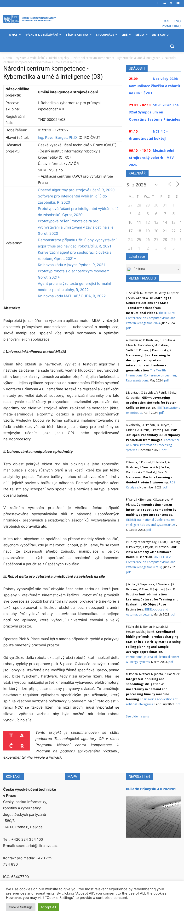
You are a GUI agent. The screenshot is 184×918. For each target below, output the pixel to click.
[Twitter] (171, 3)
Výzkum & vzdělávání (30, 58)
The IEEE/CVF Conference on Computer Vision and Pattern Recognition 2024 (151, 318)
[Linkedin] (164, 3)
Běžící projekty (59, 58)
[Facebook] (158, 3)
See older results (137, 716)
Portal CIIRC (171, 26)
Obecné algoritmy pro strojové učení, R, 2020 (76, 190)
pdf (128, 328)
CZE (167, 21)
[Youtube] (178, 3)
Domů (7, 58)
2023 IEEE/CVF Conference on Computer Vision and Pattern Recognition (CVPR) (151, 562)
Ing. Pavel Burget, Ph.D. (58, 137)
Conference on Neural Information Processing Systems (153, 445)
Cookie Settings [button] (21, 907)
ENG (177, 21)
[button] (172, 46)
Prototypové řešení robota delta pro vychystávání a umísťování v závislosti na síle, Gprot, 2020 (76, 227)
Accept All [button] (48, 907)
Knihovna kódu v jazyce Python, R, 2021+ (72, 265)
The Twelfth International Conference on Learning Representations (151, 375)
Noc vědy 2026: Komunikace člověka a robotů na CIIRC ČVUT (154, 85)
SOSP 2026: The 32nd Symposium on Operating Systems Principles (154, 112)
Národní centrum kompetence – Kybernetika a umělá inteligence (117, 58)
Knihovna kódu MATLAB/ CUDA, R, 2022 (72, 296)
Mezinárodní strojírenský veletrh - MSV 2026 (151, 157)
